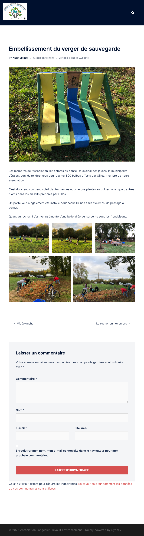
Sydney (116, 530)
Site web (81, 428)
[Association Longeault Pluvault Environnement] (15, 12)
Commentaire (26, 378)
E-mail (21, 428)
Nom (20, 410)
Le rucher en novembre (111, 323)
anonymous (20, 58)
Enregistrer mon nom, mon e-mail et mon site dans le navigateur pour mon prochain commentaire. (67, 453)
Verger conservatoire (74, 58)
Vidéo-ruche (25, 323)
